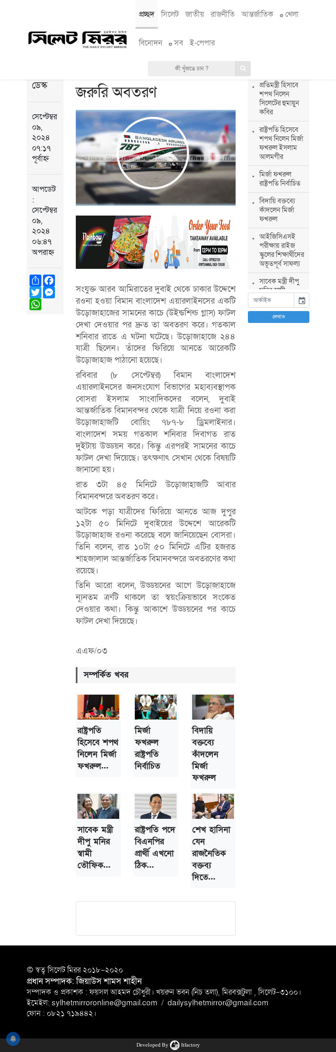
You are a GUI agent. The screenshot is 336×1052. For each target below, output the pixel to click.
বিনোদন (150, 43)
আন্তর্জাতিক (257, 14)
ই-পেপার (202, 43)
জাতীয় (194, 14)
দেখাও (278, 317)
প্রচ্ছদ (146, 14)
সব (177, 43)
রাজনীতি (223, 14)
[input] (271, 300)
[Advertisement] (278, 452)
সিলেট (170, 14)
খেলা (291, 14)
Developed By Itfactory (168, 1045)
